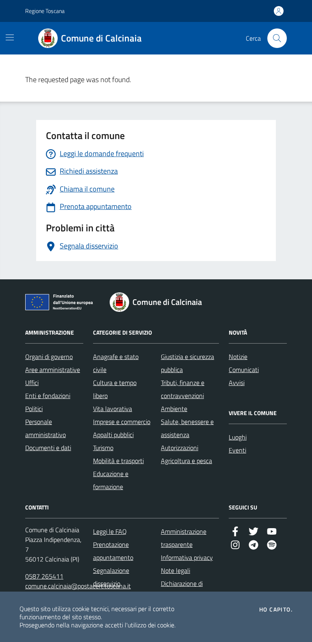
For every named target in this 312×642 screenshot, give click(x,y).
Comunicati (244, 369)
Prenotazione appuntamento (113, 551)
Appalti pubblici (113, 435)
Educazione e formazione (110, 480)
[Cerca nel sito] (277, 38)
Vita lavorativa (112, 408)
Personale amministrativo (45, 428)
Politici (34, 408)
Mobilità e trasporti (118, 461)
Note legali (175, 570)
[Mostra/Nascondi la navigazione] (10, 37)
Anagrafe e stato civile (116, 363)
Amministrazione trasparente (183, 538)
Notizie (238, 356)
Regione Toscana (45, 11)
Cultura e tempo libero (114, 389)
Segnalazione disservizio (111, 577)
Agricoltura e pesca (186, 461)
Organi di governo (49, 356)
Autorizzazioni (179, 448)
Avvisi (237, 382)
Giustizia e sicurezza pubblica (187, 363)
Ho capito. (275, 609)
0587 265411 (44, 576)
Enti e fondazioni (47, 395)
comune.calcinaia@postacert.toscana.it (78, 586)
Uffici (32, 382)
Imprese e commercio (121, 422)
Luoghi (238, 437)
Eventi (237, 450)
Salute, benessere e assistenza (187, 428)
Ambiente (174, 408)
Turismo (103, 448)
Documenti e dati (48, 448)
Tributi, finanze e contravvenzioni (182, 389)
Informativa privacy (187, 557)
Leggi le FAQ (110, 531)
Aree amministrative (52, 369)
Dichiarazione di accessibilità (182, 590)
